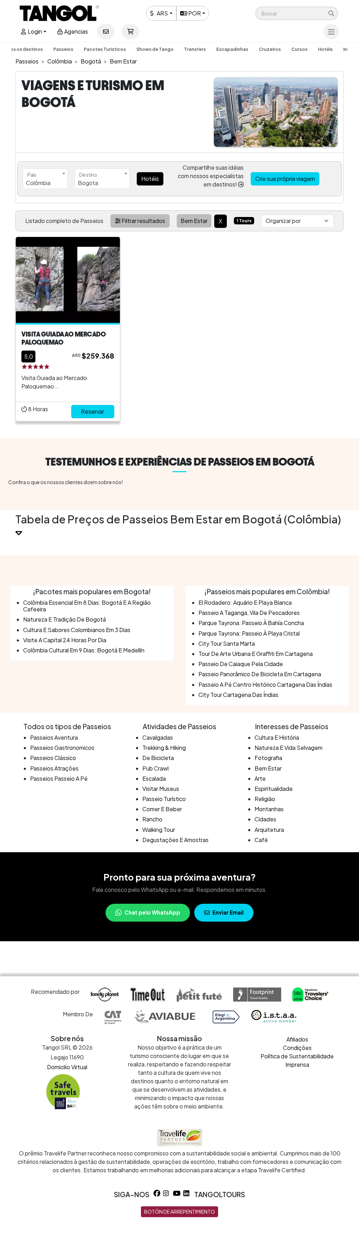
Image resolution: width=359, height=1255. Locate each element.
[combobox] (45, 179)
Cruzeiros (270, 49)
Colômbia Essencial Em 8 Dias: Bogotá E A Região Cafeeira (87, 606)
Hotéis (325, 49)
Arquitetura (269, 829)
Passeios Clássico (53, 757)
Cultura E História (277, 737)
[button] (297, 13)
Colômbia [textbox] (38, 182)
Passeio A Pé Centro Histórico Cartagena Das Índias (265, 684)
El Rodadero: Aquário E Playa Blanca (245, 602)
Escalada (154, 778)
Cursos (299, 49)
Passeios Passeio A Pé (59, 778)
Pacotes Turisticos (105, 49)
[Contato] (106, 31)
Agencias (75, 31)
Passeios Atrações (54, 768)
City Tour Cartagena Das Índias (238, 694)
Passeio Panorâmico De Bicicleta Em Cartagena (259, 674)
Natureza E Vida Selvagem (289, 747)
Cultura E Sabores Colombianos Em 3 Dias (76, 629)
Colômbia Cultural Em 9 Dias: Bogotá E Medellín (83, 650)
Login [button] (34, 31)
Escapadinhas (232, 49)
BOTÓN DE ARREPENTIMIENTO (179, 1211)
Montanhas (269, 809)
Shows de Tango (155, 49)
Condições (297, 1047)
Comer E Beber (162, 809)
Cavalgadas (157, 737)
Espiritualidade (274, 788)
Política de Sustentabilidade (297, 1056)
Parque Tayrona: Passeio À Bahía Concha (251, 622)
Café (261, 839)
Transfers (195, 49)
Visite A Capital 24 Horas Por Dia (64, 640)
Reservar (92, 411)
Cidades (265, 819)
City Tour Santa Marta (226, 643)
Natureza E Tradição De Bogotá (64, 619)
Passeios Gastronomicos (62, 747)
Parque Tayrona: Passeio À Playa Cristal (249, 633)
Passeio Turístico (164, 798)
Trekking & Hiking (164, 747)
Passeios (63, 49)
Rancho (152, 819)
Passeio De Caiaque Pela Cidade (240, 663)
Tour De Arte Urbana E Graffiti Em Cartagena (255, 653)
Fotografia (268, 757)
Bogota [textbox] (88, 182)
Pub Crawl (155, 768)
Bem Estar (268, 768)
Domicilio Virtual (67, 1067)
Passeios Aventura (54, 737)
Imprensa (297, 1064)
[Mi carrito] (130, 31)
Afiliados (297, 1039)
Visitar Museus (160, 788)
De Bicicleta (158, 757)
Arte (260, 778)
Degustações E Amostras (175, 839)
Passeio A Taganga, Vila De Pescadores (249, 612)
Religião (265, 798)
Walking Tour (158, 829)
